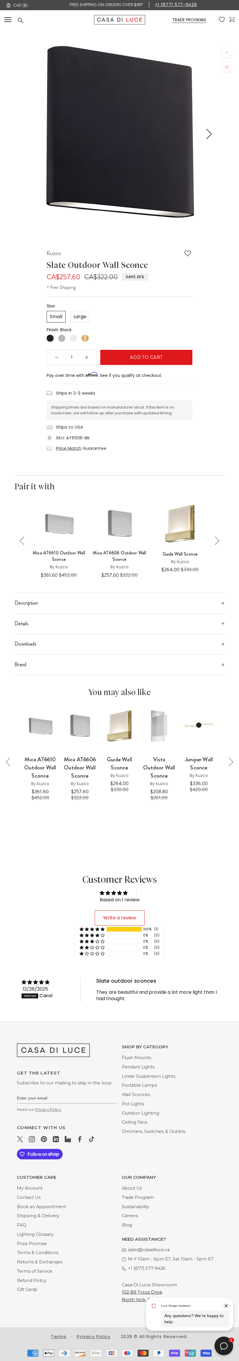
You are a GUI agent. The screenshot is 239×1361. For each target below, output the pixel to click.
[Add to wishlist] (187, 253)
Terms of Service (34, 1271)
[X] (20, 1139)
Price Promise (32, 1243)
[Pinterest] (44, 1139)
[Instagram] (32, 1139)
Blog (127, 1225)
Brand (20, 664)
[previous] (29, 134)
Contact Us (29, 1197)
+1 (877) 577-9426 (176, 5)
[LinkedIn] (56, 1139)
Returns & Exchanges (39, 1262)
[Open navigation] (7, 19)
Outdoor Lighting (140, 1113)
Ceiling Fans (134, 1122)
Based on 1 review (120, 899)
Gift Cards (27, 1289)
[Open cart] (232, 19)
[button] (92, 929)
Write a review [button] (119, 917)
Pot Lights (133, 1103)
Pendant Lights (138, 1067)
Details (22, 623)
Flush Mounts (136, 1057)
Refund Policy (31, 1280)
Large (79, 316)
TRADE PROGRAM (189, 20)
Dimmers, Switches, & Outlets (153, 1131)
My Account (30, 1188)
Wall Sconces (136, 1094)
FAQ (21, 1225)
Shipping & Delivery (38, 1215)
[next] (208, 134)
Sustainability (135, 1206)
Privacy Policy (48, 1109)
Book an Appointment (41, 1206)
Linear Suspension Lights (148, 1076)
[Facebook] (80, 1139)
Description (26, 603)
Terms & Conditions (37, 1252)
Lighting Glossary (35, 1234)
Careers (130, 1215)
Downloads (25, 644)
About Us (132, 1188)
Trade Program (138, 1197)
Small (56, 316)
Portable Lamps (139, 1085)
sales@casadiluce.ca (149, 1249)
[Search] (56, 20)
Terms (58, 1336)
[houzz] (68, 1139)
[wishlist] (222, 20)
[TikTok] (92, 1139)
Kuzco (54, 253)
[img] (36, 982)
